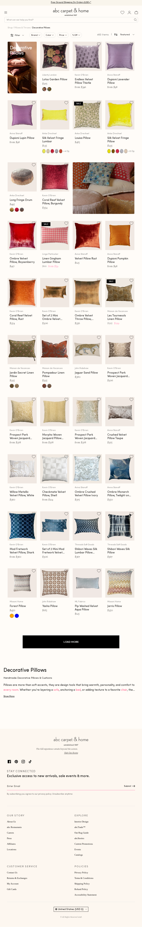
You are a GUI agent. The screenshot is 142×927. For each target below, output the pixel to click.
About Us (11, 821)
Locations (11, 849)
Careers (10, 833)
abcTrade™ (79, 827)
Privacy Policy (81, 872)
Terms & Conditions (83, 878)
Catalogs (78, 855)
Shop (10, 27)
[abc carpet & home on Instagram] (23, 761)
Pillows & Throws (22, 27)
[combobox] (71, 20)
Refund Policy (81, 889)
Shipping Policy (82, 884)
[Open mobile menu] (5, 12)
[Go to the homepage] (71, 16)
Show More (9, 696)
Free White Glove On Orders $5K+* (71, 2)
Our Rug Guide (81, 833)
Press (9, 838)
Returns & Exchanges (17, 878)
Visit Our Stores (71, 752)
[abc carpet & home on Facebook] (9, 761)
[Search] (135, 19)
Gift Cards (11, 889)
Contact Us (12, 872)
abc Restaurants (14, 827)
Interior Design (81, 821)
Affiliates (11, 844)
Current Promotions (83, 844)
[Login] (129, 12)
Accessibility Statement (85, 895)
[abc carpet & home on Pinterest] (16, 761)
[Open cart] (136, 12)
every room (10, 689)
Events (77, 849)
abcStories (79, 838)
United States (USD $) (70, 909)
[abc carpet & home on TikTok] (30, 761)
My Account (13, 884)
